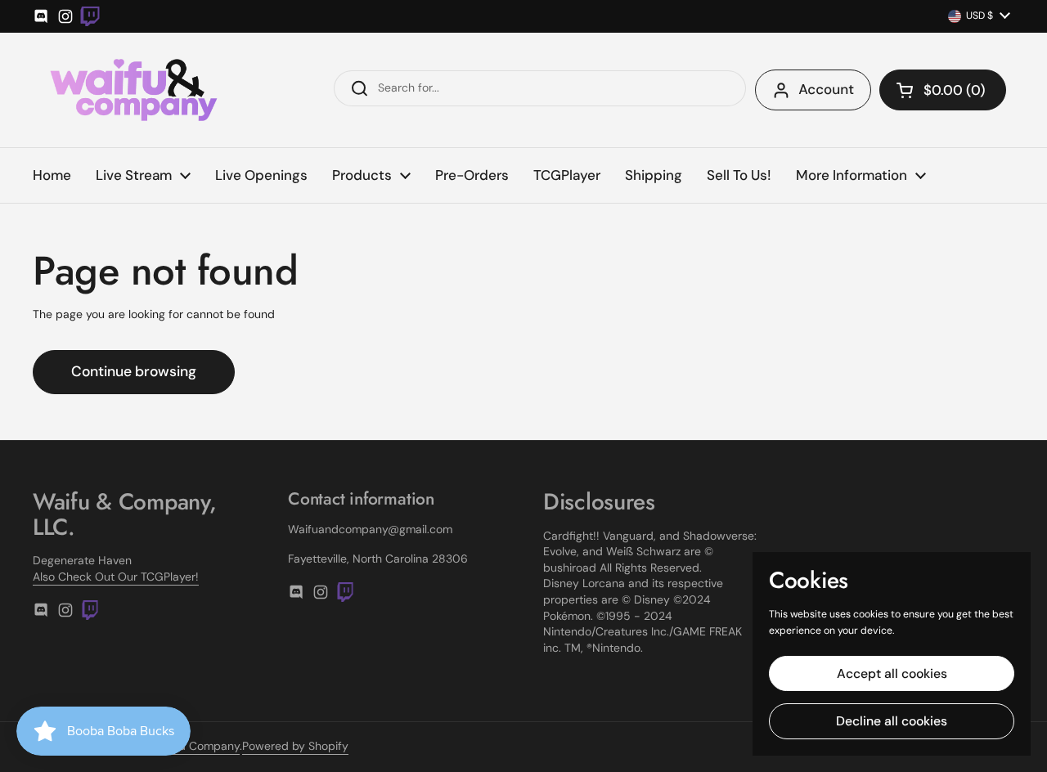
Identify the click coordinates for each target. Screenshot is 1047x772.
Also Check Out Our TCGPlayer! (116, 576)
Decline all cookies (891, 720)
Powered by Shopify (295, 745)
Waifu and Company (186, 745)
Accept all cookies (892, 673)
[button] (942, 90)
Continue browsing (133, 371)
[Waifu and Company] (134, 90)
